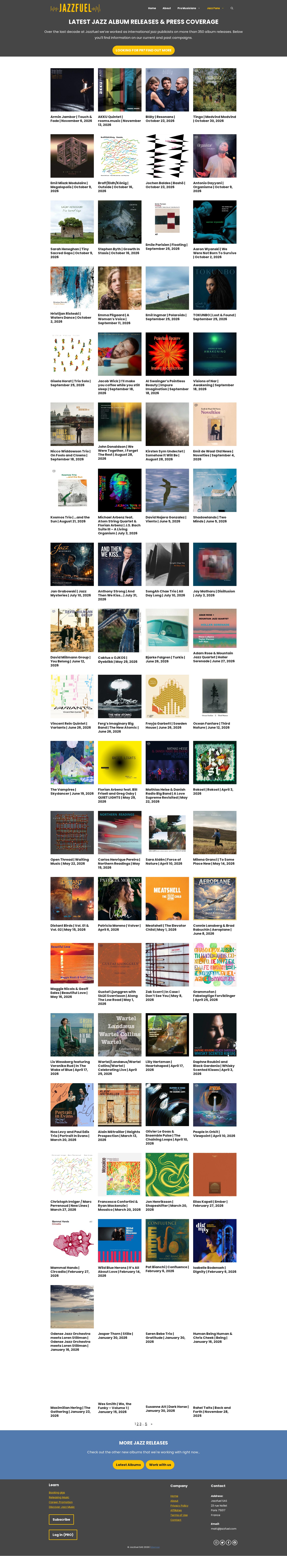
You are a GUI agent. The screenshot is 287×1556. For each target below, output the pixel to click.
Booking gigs (57, 1492)
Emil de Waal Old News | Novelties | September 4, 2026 (214, 455)
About (167, 8)
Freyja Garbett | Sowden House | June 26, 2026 (166, 725)
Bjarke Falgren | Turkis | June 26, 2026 (165, 659)
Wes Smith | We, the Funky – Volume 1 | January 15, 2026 (114, 1408)
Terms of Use (179, 1515)
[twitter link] (222, 1542)
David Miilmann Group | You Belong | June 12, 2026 (70, 661)
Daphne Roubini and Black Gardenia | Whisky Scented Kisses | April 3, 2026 (214, 1068)
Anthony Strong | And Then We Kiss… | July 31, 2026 (117, 595)
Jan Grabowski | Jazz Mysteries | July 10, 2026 (70, 593)
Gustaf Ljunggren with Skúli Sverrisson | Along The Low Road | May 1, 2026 (118, 998)
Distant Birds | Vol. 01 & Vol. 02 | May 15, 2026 (69, 928)
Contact (175, 1520)
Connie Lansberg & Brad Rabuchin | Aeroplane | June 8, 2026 (213, 930)
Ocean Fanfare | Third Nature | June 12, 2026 (211, 725)
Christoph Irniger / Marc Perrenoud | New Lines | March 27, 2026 (71, 1206)
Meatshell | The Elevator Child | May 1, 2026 (166, 928)
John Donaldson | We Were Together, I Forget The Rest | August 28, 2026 (118, 453)
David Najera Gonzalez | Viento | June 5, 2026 (166, 519)
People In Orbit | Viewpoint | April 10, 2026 (214, 1134)
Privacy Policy (179, 1506)
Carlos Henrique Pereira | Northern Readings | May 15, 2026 (119, 863)
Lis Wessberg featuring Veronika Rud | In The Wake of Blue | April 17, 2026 (70, 1068)
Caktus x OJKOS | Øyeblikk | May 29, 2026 (118, 660)
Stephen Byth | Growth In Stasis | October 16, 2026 (119, 251)
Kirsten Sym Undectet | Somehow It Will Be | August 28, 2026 (165, 455)
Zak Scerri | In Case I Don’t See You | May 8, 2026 (164, 996)
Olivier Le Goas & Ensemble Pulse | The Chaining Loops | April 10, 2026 (167, 1137)
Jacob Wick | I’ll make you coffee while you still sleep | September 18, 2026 (119, 387)
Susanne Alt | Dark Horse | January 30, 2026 (167, 1409)
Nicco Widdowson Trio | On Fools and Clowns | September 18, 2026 (70, 455)
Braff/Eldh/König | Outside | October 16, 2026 (115, 187)
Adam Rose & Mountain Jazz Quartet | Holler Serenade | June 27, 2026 (214, 657)
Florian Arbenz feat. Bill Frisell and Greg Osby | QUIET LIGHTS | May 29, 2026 (117, 795)
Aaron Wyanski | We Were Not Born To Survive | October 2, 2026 (214, 253)
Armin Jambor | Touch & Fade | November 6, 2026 (71, 119)
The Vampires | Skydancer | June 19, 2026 (72, 792)
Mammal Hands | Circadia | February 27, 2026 (70, 1272)
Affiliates (176, 1510)
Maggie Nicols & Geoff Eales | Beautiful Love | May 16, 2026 (69, 993)
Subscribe (61, 1519)
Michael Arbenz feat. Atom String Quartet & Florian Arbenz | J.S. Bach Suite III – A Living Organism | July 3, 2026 (119, 525)
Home (152, 8)
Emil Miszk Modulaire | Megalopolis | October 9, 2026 (71, 187)
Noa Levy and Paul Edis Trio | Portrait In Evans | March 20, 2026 (69, 1136)
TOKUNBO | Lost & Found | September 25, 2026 (214, 317)
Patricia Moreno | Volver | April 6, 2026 (119, 928)
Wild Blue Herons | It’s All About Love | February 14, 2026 (119, 1272)
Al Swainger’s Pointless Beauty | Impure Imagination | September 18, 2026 (167, 387)
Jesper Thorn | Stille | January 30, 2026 (115, 1336)
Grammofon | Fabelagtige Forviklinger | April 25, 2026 (214, 996)
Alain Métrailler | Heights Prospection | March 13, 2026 (119, 1136)
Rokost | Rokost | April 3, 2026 (213, 792)
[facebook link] (228, 1542)
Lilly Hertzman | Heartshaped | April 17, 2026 (165, 1066)
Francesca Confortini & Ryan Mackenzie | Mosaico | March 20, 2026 (119, 1206)
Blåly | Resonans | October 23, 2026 (160, 119)
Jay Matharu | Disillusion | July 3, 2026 (214, 593)
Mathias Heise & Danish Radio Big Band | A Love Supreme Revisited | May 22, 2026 (167, 795)
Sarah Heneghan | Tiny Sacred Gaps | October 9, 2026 (71, 253)
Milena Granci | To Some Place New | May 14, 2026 (214, 862)
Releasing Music (59, 1497)
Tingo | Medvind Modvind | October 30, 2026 (214, 119)
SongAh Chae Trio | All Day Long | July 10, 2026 (165, 593)
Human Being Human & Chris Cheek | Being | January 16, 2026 (212, 1338)
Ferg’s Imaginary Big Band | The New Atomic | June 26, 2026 (118, 727)
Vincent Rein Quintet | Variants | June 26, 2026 (70, 725)
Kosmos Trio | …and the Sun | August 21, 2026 (70, 519)
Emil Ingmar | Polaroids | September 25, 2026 (166, 317)
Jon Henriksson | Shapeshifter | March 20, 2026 (166, 1206)
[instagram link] (216, 1542)
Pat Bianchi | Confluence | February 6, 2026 (167, 1269)
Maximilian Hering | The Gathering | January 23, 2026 (70, 1412)
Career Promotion (61, 1502)
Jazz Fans (213, 8)
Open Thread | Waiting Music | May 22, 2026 (69, 862)
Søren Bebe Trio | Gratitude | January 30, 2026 (165, 1338)
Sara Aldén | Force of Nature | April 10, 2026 (164, 862)
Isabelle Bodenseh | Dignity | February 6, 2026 (215, 1270)
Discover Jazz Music (62, 1507)
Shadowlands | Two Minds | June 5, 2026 (210, 519)
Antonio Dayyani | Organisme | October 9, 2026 (213, 187)
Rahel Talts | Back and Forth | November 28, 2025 (212, 1412)
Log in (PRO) (63, 1534)
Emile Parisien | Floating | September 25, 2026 (167, 247)
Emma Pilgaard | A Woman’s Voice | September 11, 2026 (114, 319)
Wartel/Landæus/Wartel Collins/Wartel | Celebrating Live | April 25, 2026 (119, 1068)
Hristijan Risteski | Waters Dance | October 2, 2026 (70, 318)
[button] (232, 8)
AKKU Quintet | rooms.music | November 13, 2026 (119, 121)
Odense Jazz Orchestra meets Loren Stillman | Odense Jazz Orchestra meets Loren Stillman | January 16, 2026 (70, 1342)
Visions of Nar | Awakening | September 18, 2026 (213, 385)
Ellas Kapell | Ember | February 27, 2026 (210, 1204)
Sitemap (155, 1547)
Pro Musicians (187, 8)
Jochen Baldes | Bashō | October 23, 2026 (165, 185)
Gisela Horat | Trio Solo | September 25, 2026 (70, 383)
